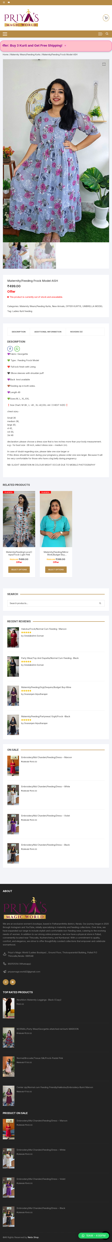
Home (5, 54)
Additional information (47, 332)
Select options (19, 569)
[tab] (18, 332)
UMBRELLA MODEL (92, 306)
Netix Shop (33, 1237)
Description (19, 332)
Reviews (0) (76, 332)
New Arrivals (58, 306)
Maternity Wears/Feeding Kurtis (25, 54)
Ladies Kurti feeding (22, 311)
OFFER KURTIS (73, 306)
